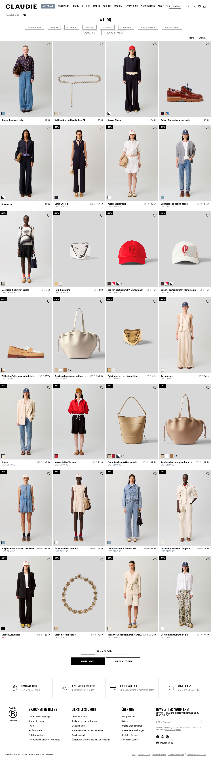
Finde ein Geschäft (130, 739)
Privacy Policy (144, 754)
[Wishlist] (49, 45)
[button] (48, 6)
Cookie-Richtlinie (159, 754)
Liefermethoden (79, 716)
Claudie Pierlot (12, 15)
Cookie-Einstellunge (176, 754)
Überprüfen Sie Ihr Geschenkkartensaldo (91, 739)
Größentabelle (35, 730)
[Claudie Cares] (13, 714)
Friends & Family (113, 33)
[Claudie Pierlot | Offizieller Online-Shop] (21, 6)
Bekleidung (34, 27)
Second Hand (172, 27)
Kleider (71, 27)
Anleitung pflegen (37, 735)
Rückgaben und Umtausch (84, 721)
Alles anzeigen (123, 661)
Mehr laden (88, 661)
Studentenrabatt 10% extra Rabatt (88, 730)
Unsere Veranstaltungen (133, 730)
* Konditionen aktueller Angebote (44, 739)
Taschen (126, 27)
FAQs (31, 726)
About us (89, 33)
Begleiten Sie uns (129, 735)
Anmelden (201, 722)
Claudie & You (78, 726)
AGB (133, 754)
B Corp (124, 721)
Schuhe (107, 27)
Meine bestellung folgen (40, 716)
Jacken (89, 27)
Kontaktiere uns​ (36, 721)
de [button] (188, 6)
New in (54, 27)
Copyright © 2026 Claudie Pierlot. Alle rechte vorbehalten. (29, 754)
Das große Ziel (128, 716)
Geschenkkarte (79, 735)
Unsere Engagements (131, 726)
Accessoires (148, 27)
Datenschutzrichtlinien (196, 754)
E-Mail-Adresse (163, 722)
